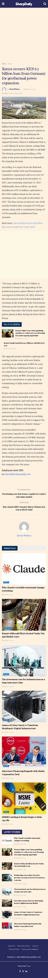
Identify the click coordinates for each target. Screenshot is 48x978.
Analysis (8, 628)
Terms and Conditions (30, 949)
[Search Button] (45, 4)
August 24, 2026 (8, 686)
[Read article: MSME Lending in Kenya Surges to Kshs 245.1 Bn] (24, 798)
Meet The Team (24, 946)
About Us (11, 946)
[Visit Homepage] (24, 3)
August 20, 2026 (10, 348)
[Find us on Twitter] (23, 971)
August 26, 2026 (8, 595)
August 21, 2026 (8, 732)
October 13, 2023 (30, 89)
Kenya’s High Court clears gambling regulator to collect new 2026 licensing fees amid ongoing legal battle (30, 333)
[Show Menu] (3, 4)
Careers (35, 946)
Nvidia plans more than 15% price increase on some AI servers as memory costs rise (29, 877)
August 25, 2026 (22, 338)
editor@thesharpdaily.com (17, 474)
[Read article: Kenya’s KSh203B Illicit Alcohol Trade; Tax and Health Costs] (24, 615)
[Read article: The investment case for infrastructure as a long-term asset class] (24, 661)
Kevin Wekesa (14, 89)
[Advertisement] (24, 34)
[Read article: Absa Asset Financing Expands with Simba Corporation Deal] (24, 752)
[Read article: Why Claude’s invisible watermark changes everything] (24, 569)
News (10, 64)
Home (4, 64)
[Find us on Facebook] (20, 971)
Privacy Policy (14, 949)
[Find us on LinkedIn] (26, 971)
